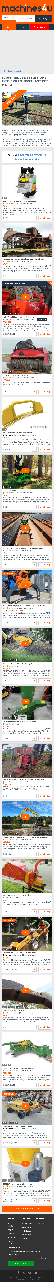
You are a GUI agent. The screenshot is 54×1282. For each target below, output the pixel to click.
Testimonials (12, 1237)
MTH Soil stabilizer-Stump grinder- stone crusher (23, 548)
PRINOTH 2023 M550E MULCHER (15, 375)
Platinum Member (10, 435)
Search (42, 18)
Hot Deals (40, 27)
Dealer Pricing (26, 1231)
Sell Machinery (27, 1227)
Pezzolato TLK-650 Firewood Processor (19, 1068)
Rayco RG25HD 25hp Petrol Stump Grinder (19, 953)
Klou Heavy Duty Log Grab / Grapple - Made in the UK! (24, 606)
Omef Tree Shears (10, 490)
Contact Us (40, 1223)
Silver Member (9, 204)
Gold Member (9, 1013)
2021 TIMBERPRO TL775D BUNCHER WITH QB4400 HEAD (25, 780)
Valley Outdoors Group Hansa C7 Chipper (19, 722)
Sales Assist (26, 1238)
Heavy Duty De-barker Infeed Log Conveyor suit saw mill (25, 259)
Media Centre (26, 1235)
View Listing (45, 218)
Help (37, 1227)
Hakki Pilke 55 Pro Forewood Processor (18, 317)
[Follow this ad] (34, 218)
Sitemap (40, 1277)
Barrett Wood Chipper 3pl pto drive (17, 895)
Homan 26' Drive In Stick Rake (14, 1011)
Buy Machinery (27, 1223)
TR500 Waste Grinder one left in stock (18, 1184)
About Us (11, 1233)
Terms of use (13, 1277)
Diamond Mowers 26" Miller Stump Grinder (20, 664)
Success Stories (10, 1242)
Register (10, 1226)
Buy (8, 27)
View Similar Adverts (26, 1208)
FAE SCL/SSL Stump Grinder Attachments (20, 201)
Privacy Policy (28, 1277)
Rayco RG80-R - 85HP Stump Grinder (17, 1126)
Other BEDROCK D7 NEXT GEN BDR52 (17, 433)
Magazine (11, 1230)
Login (9, 1223)
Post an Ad (20, 1263)
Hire (22, 27)
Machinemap (21, 1279)
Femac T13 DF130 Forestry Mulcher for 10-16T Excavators (26, 837)
